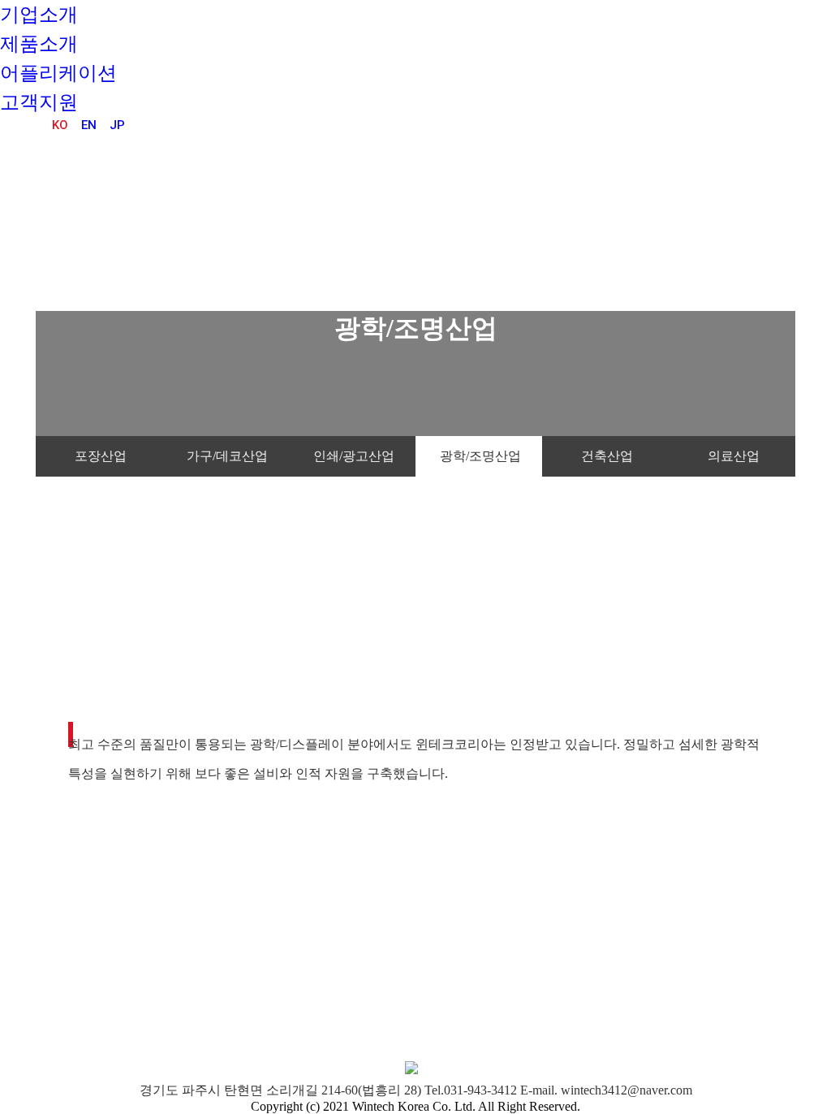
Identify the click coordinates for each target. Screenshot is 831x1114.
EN (89, 125)
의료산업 (734, 456)
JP (117, 125)
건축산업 (607, 456)
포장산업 (101, 456)
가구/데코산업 (227, 456)
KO (60, 125)
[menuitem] (39, 14)
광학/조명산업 (480, 456)
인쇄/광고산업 (353, 456)
